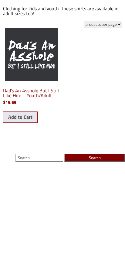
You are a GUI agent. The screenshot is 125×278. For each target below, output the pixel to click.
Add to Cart (20, 117)
